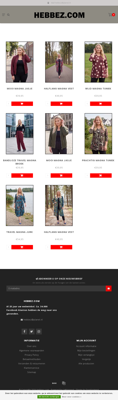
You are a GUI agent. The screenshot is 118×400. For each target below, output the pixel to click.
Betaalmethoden (32, 359)
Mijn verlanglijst (86, 354)
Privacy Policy (32, 354)
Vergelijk (86, 359)
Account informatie (86, 346)
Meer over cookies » (71, 397)
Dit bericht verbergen (49, 397)
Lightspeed (68, 389)
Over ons (31, 346)
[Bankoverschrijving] (54, 383)
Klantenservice (31, 367)
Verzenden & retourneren (31, 363)
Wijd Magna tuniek (98, 88)
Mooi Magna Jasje (19, 88)
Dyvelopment (92, 389)
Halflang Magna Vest (59, 88)
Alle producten (86, 363)
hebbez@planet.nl (33, 319)
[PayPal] (63, 383)
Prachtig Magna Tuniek (98, 160)
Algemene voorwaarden (31, 350)
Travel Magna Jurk (19, 232)
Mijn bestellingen (86, 350)
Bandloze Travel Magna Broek (19, 162)
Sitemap (31, 372)
